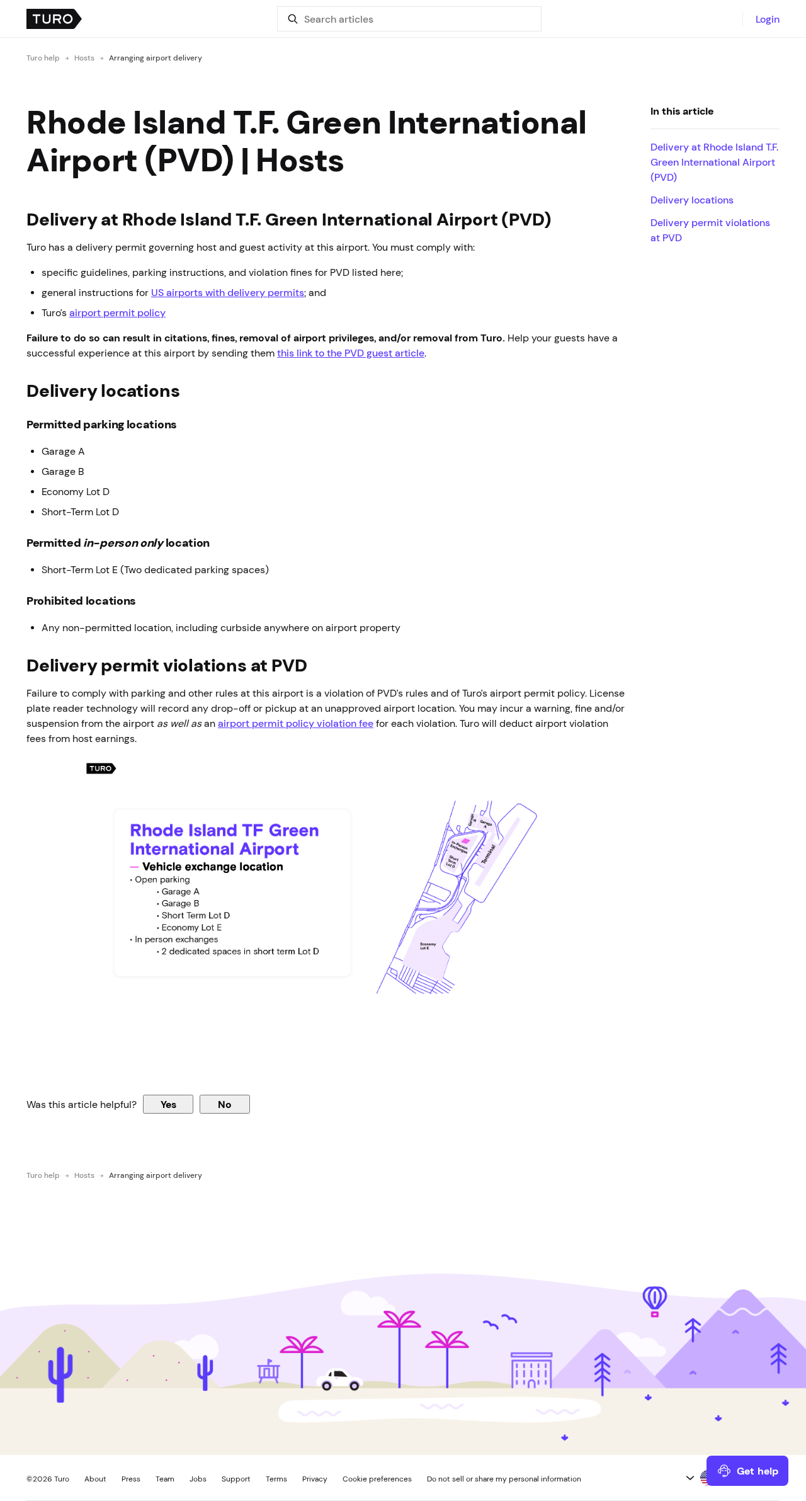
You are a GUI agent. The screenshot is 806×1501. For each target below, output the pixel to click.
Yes (168, 1104)
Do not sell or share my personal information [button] (504, 1479)
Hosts (84, 58)
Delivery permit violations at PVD (710, 230)
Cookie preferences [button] (377, 1479)
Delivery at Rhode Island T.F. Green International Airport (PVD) (714, 162)
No (225, 1104)
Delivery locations (692, 199)
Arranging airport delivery (155, 58)
